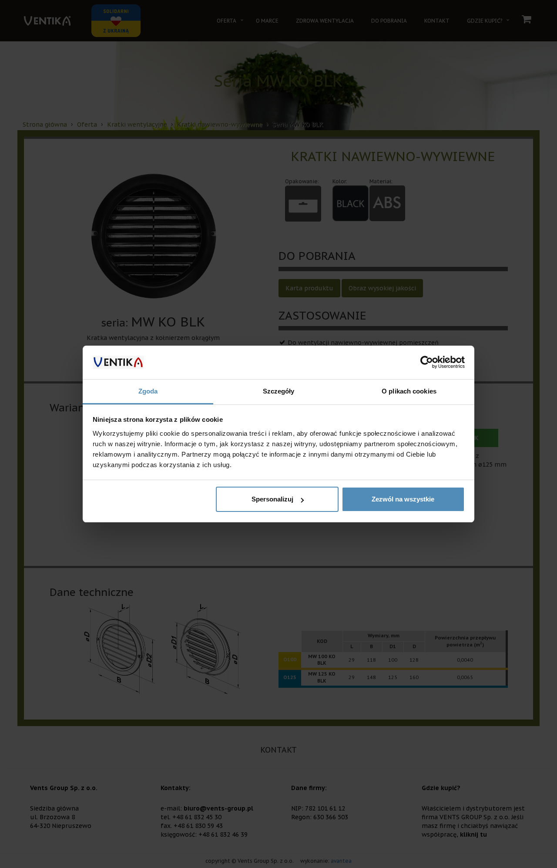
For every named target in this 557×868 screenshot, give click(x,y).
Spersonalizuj (272, 499)
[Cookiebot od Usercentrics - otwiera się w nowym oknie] (427, 362)
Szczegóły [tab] (279, 391)
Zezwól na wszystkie (403, 499)
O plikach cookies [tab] (409, 391)
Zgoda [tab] (148, 391)
